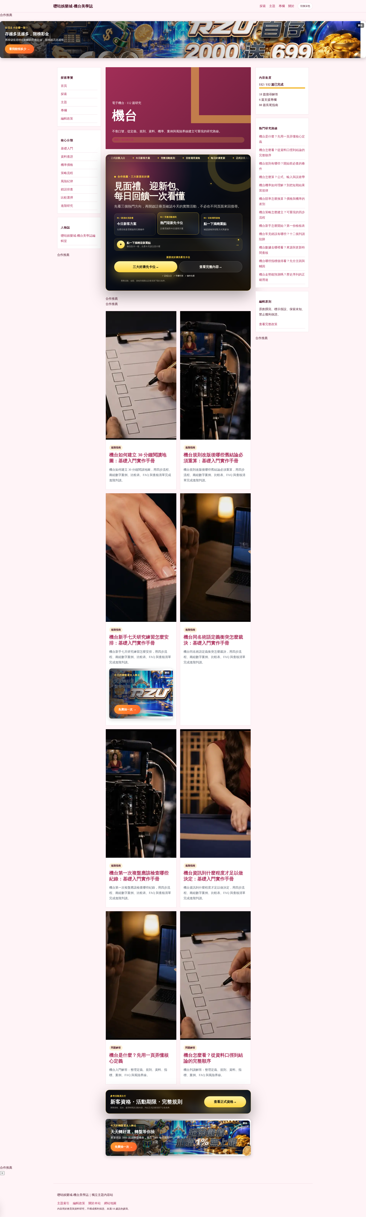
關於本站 (94, 1203)
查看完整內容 (210, 267)
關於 (291, 6)
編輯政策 (67, 118)
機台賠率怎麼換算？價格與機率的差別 (282, 201)
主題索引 (63, 1203)
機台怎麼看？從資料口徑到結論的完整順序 (282, 152)
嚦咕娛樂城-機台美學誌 (73, 6)
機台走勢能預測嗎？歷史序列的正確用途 (282, 277)
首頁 (64, 85)
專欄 (282, 6)
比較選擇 (67, 197)
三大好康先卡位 (146, 267)
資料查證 (67, 156)
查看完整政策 (268, 324)
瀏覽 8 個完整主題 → (125, 139)
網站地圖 (110, 1203)
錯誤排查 (67, 189)
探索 (263, 6)
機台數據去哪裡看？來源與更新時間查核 (282, 250)
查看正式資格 (225, 1102)
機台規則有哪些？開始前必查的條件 (282, 166)
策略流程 (67, 173)
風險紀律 (67, 181)
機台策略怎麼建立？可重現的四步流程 (282, 215)
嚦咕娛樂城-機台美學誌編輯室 (78, 238)
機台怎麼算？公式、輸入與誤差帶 (282, 177)
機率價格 (67, 164)
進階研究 (67, 205)
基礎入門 (67, 148)
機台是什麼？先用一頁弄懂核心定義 (282, 139)
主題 (272, 6)
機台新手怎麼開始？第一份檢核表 (282, 225)
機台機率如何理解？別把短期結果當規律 (282, 188)
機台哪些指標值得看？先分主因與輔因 (282, 263)
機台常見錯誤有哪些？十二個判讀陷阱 (282, 236)
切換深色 (305, 6)
